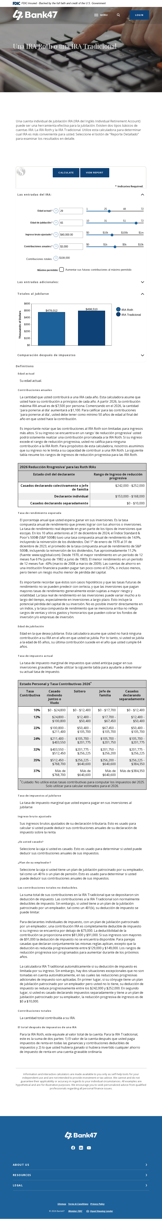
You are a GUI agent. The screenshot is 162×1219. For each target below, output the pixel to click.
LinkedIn (81, 1148)
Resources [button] (22, 1175)
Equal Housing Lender (101, 1210)
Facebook (73, 1148)
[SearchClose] (118, 15)
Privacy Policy (97, 1203)
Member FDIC (75, 1210)
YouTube (89, 1148)
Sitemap (61, 1203)
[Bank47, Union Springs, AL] (35, 15)
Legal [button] (18, 1185)
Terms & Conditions (78, 1203)
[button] (81, 195)
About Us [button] (21, 1165)
